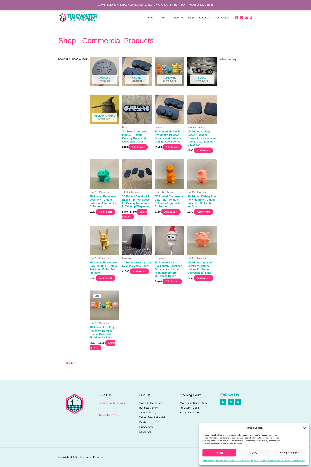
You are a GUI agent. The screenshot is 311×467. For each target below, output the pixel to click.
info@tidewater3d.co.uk (112, 403)
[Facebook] (236, 17)
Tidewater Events (109, 415)
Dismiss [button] (209, 5)
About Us (204, 17)
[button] (304, 428)
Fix (163, 17)
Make (150, 17)
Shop (191, 17)
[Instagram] (241, 17)
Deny (254, 453)
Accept (219, 453)
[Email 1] (246, 17)
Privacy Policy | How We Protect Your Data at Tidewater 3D (227, 460)
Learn (176, 17)
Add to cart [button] (138, 147)
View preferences (289, 453)
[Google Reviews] (251, 17)
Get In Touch (222, 17)
